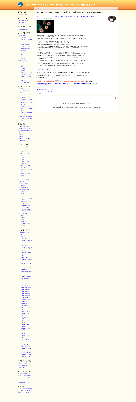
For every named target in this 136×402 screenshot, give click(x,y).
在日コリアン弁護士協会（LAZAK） (26, 77)
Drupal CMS (94, 106)
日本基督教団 (24, 149)
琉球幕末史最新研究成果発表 (26, 109)
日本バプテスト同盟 (25, 159)
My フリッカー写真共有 (24, 382)
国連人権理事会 (24, 37)
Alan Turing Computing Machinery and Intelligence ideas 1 (27, 241)
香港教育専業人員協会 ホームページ (25, 131)
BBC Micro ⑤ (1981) (26, 295)
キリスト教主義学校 (23, 213)
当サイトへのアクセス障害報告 (26, 388)
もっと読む (39, 93)
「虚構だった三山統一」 (26, 106)
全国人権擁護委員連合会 (26, 46)
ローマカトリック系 (25, 217)
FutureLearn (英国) (23, 363)
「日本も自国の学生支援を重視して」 (26, 119)
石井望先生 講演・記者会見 (25, 95)
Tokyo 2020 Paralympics (24, 22)
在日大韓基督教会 (24, 151)
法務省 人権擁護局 (25, 44)
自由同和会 (23, 63)
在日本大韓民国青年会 (25, 80)
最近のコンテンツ (23, 29)
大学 (23, 219)
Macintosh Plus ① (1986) (26, 325)
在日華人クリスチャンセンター (26, 176)
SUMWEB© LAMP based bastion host (80, 106)
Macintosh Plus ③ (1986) (26, 332)
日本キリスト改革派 (25, 153)
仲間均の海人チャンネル (24, 92)
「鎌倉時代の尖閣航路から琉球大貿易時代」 (26, 113)
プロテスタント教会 (23, 146)
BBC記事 (21, 134)
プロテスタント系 (24, 215)
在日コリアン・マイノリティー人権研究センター (26, 73)
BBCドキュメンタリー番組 (25, 138)
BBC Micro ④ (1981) (26, 293)
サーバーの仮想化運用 (25, 377)
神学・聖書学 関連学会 (24, 189)
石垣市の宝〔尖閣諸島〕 (24, 90)
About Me (114, 1)
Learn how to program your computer (27, 272)
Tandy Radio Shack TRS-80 (26, 264)
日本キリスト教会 (24, 155)
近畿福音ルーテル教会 (25, 173)
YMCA (22, 52)
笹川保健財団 (24, 70)
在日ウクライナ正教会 (24, 183)
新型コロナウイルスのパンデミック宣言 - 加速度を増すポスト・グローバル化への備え (66, 16)
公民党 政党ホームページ (24, 126)
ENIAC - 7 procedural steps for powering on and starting (27, 259)
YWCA (22, 54)
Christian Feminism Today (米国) (26, 202)
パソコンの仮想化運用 (25, 380)
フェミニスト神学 (24, 195)
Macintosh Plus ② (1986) (26, 329)
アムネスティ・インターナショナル (26, 57)
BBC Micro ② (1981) (26, 289)
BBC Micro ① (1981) (26, 287)
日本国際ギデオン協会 (24, 187)
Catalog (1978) (25, 269)
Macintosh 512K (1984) (25, 321)
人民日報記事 (22, 140)
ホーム (38, 8)
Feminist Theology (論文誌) (27, 199)
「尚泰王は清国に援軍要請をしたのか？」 (26, 100)
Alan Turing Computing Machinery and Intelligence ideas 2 (27, 248)
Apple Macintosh (24, 305)
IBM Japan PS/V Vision (26, 352)
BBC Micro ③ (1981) (26, 291)
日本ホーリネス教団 (25, 161)
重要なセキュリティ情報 (24, 392)
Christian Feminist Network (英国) (26, 206)
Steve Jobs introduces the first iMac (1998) (27, 340)
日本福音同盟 (24, 163)
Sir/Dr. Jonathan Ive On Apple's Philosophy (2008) (27, 348)
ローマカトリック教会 (24, 179)
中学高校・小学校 (26, 223)
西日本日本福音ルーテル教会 (26, 170)
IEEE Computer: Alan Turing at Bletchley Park (26, 254)
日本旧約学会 (24, 193)
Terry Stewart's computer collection (26, 275)
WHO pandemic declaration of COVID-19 (45, 89)
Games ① (24, 301)
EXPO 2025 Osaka (23, 14)
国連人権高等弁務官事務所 (26, 39)
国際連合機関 (22, 35)
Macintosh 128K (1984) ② (25, 318)
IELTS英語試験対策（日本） (25, 365)
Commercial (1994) (26, 354)
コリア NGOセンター (25, 82)
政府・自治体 (22, 42)
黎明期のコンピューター (24, 232)
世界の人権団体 (22, 50)
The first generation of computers (25, 235)
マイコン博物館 (25, 278)
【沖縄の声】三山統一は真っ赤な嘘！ (26, 103)
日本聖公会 (21, 181)
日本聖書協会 (22, 185)
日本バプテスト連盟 (25, 157)
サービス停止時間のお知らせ (25, 390)
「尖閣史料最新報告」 (25, 97)
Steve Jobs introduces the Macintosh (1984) (27, 310)
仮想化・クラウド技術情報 (25, 375)
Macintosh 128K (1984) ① (25, 314)
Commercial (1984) (26, 307)
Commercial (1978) (26, 267)
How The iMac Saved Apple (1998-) (26, 344)
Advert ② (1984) (25, 285)
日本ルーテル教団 (24, 167)
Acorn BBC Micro (24, 281)
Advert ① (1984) (25, 283)
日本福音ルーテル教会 (25, 165)
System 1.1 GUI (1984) (25, 336)
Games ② (24, 303)
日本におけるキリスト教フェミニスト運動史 (27, 210)
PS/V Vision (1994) (26, 356)
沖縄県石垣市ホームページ (25, 88)
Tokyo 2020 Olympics (24, 20)
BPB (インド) (22, 367)
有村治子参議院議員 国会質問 (25, 116)
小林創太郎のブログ (23, 373)
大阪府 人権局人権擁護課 (26, 48)
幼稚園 (23, 225)
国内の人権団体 (22, 60)
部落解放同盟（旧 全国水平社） (26, 65)
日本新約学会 (24, 191)
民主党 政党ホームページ (24, 128)
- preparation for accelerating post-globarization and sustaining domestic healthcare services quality (58, 91)
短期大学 (24, 221)
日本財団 (23, 68)
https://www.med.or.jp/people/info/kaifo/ (45, 69)
